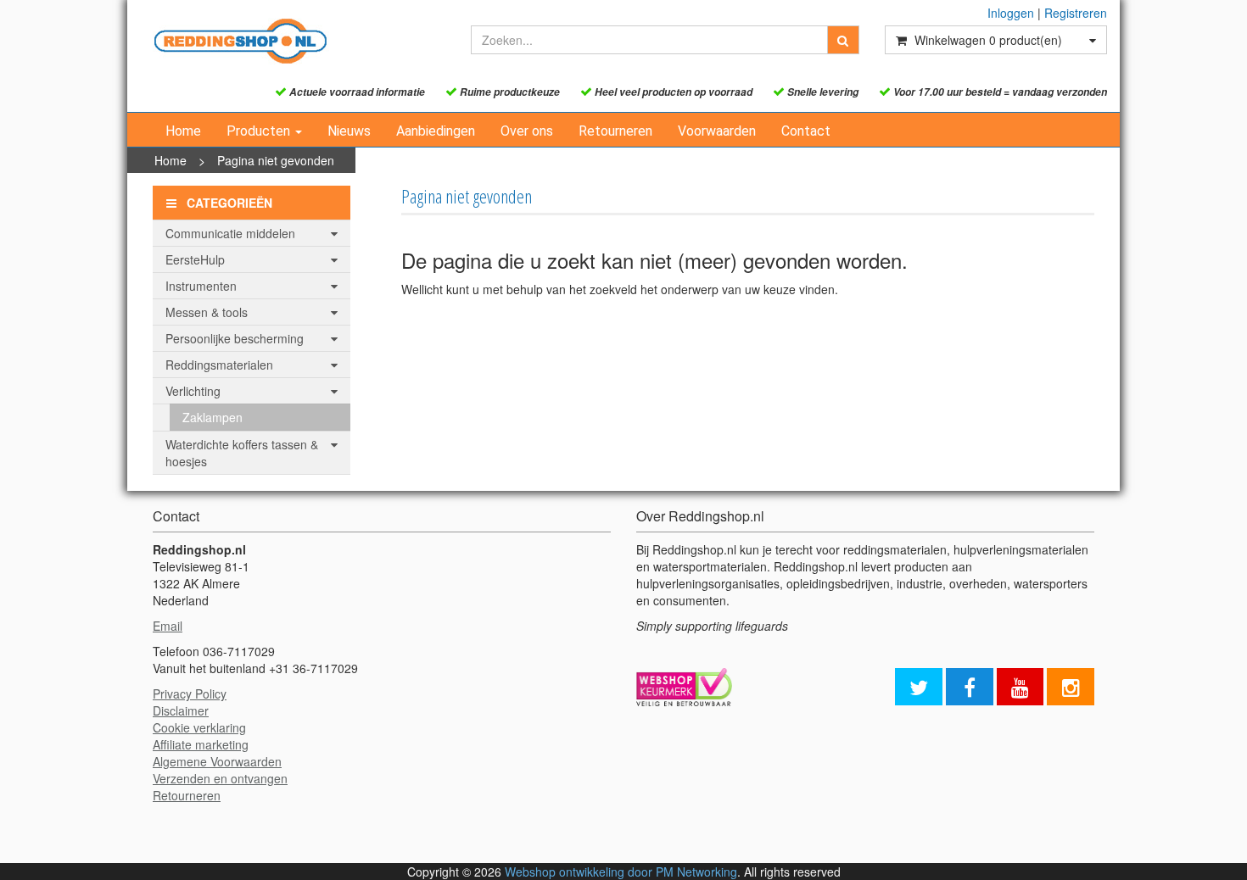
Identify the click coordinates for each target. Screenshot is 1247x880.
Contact (805, 131)
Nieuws (349, 131)
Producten (260, 131)
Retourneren (615, 131)
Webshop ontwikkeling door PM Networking (621, 871)
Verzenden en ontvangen (220, 778)
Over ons (526, 131)
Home (183, 131)
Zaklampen (212, 417)
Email (167, 625)
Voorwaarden (717, 131)
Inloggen (1010, 12)
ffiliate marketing (204, 744)
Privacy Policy (189, 693)
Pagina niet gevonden (275, 160)
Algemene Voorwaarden (217, 761)
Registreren (1075, 12)
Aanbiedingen (435, 131)
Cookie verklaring (199, 727)
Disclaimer (181, 710)
